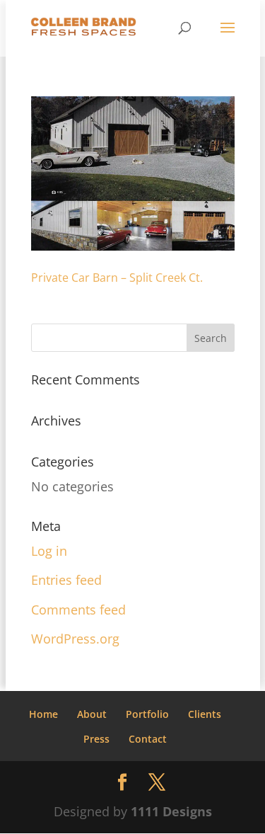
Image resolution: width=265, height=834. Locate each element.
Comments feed (78, 609)
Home (43, 714)
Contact (148, 739)
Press (96, 739)
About (92, 714)
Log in (49, 550)
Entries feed (66, 579)
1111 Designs (171, 811)
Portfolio (147, 714)
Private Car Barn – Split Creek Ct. (117, 277)
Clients (204, 714)
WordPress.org (75, 638)
